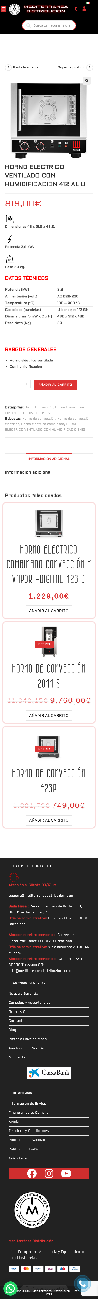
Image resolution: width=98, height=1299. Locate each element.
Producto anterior (26, 67)
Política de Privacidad (27, 1140)
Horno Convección (38, 407)
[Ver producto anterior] (8, 67)
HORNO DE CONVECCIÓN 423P (49, 780)
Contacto (16, 1021)
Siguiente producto (71, 67)
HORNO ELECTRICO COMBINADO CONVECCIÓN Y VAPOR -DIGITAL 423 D (49, 564)
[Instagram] (49, 1173)
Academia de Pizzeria (26, 1048)
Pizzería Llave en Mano (28, 1039)
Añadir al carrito (55, 384)
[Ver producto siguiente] (89, 67)
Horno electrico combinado (42, 424)
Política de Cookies (25, 1149)
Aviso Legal (18, 1158)
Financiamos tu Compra (28, 1113)
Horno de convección (38, 419)
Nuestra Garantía (23, 994)
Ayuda (14, 1122)
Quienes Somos (21, 1012)
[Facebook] (32, 1173)
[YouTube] (66, 1173)
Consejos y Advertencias (29, 1003)
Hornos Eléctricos (35, 413)
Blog (12, 1030)
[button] (87, 81)
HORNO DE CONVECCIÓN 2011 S (49, 676)
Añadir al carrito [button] (49, 611)
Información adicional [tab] (49, 459)
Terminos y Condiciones (29, 1131)
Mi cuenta (17, 1057)
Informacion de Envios (27, 1104)
